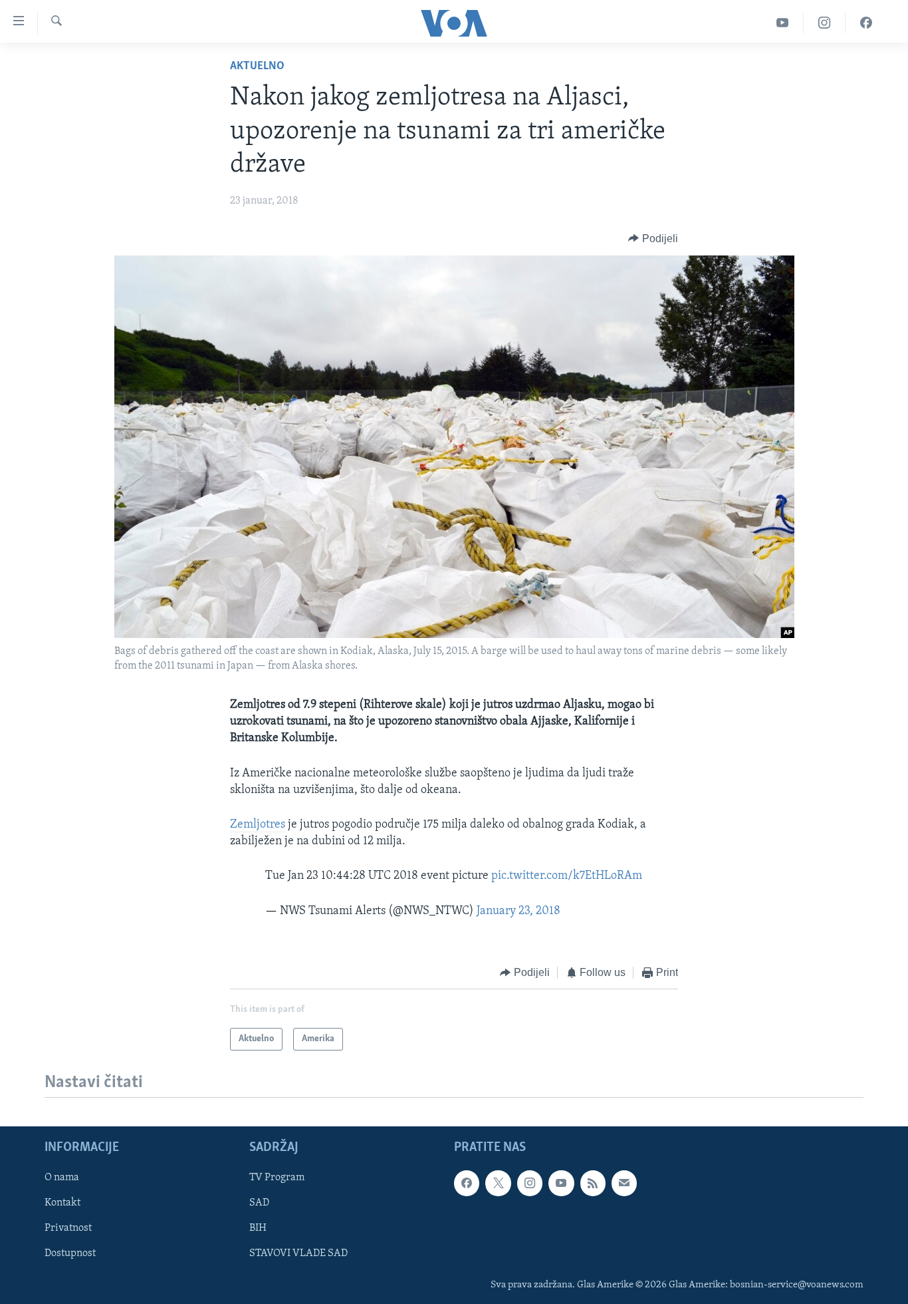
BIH (258, 1228)
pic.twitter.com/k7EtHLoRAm (566, 876)
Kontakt (62, 1203)
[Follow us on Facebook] (466, 1183)
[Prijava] (624, 1183)
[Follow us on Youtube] (561, 1183)
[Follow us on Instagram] (529, 1183)
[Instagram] (825, 23)
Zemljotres (257, 825)
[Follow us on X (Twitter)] (498, 1183)
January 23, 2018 (518, 911)
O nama (62, 1177)
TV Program (276, 1177)
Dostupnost (70, 1254)
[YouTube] (783, 23)
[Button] (653, 238)
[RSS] (593, 1183)
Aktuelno (257, 67)
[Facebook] (866, 23)
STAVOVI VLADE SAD (298, 1254)
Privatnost (68, 1228)
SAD (259, 1203)
